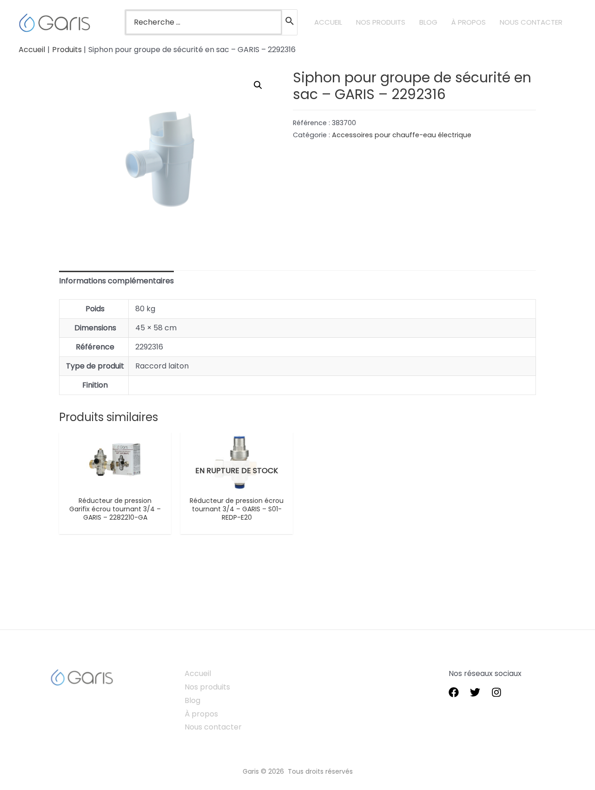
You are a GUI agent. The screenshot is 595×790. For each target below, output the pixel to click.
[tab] (116, 281)
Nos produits (207, 687)
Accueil (198, 673)
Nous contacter (213, 727)
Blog (192, 700)
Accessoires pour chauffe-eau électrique (401, 135)
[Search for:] (203, 22)
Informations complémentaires (116, 280)
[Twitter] (475, 692)
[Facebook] (454, 692)
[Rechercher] (290, 22)
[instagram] (496, 692)
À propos (201, 714)
